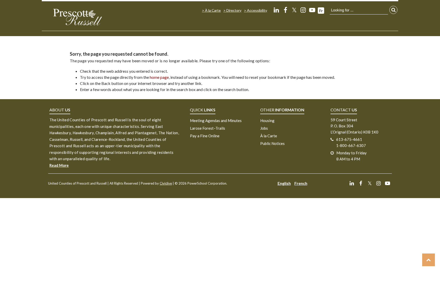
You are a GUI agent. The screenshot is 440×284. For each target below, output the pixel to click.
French (300, 183)
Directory (233, 10)
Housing (267, 120)
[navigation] (77, 16)
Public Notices (272, 143)
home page (159, 77)
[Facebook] (285, 10)
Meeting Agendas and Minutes (216, 120)
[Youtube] (312, 10)
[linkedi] (276, 10)
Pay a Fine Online (204, 135)
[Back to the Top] (428, 259)
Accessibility (257, 10)
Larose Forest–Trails (207, 128)
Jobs (264, 128)
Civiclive (166, 183)
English (284, 183)
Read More (59, 165)
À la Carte (213, 10)
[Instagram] (303, 10)
